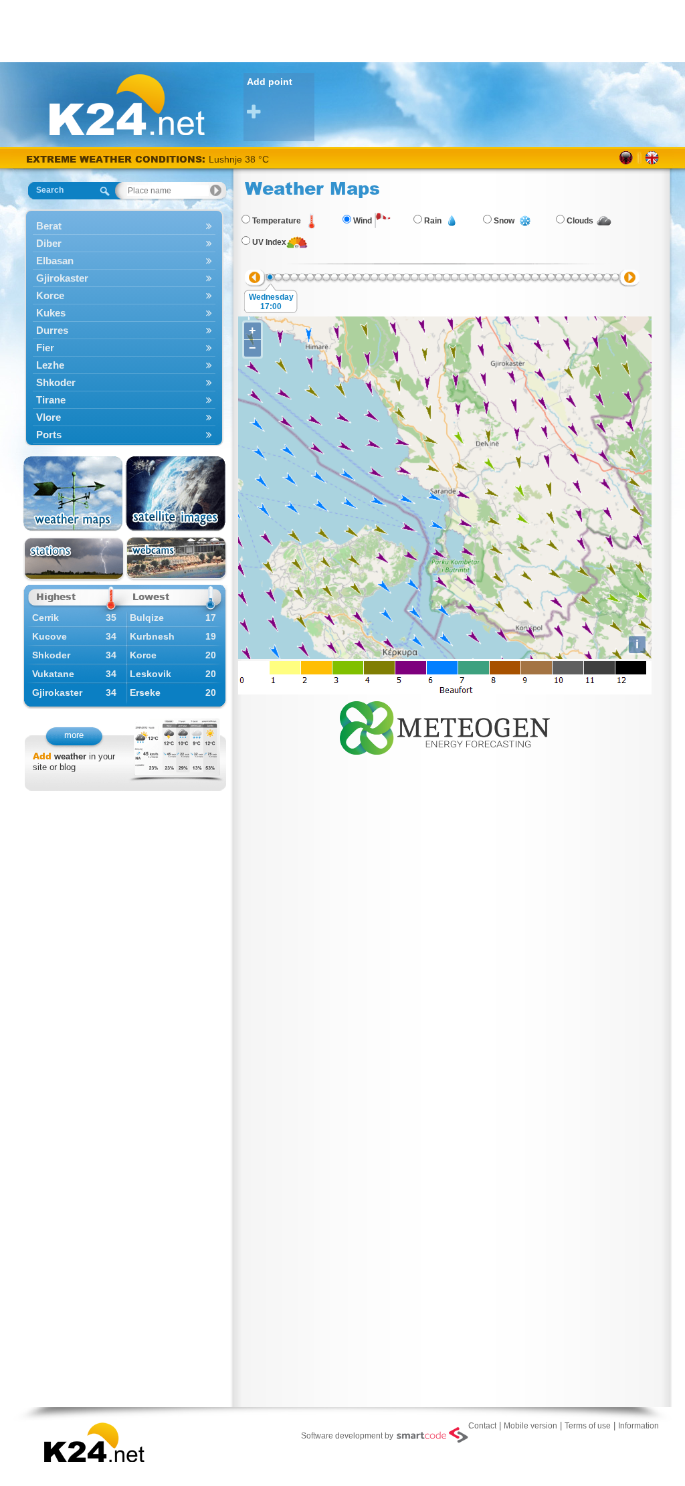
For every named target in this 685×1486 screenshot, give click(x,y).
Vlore (48, 417)
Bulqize (147, 617)
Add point (269, 81)
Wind (362, 220)
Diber (49, 243)
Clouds (580, 220)
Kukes (51, 312)
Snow (504, 220)
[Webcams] (176, 559)
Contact (482, 1425)
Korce (50, 295)
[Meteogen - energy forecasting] (445, 725)
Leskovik (150, 673)
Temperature (276, 220)
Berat (49, 225)
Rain (433, 220)
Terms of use (588, 1425)
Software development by (347, 1436)
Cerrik (45, 617)
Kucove (49, 636)
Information (638, 1425)
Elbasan (55, 260)
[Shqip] (626, 158)
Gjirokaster (62, 278)
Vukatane (53, 673)
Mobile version (530, 1425)
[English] (652, 158)
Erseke (145, 692)
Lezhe (50, 365)
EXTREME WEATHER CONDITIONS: (117, 159)
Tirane (51, 399)
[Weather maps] (74, 493)
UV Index (269, 242)
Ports (49, 434)
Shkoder (56, 382)
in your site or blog (74, 761)
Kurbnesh (152, 636)
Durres (52, 330)
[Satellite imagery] (176, 493)
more (74, 735)
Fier (45, 347)
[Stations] (74, 559)
